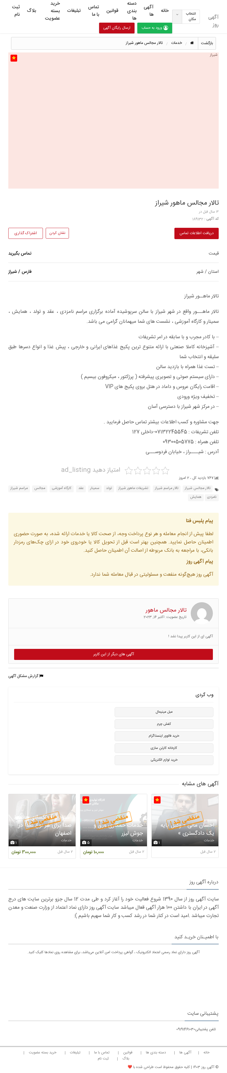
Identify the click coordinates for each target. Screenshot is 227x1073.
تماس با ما (93, 10)
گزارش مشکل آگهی (23, 676)
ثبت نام (16, 10)
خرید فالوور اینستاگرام (164, 736)
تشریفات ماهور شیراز (133, 488)
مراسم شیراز (19, 488)
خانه (165, 11)
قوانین (112, 11)
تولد (109, 488)
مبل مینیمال (164, 712)
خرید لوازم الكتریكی (164, 760)
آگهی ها (149, 10)
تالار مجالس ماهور (166, 610)
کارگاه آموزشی (61, 488)
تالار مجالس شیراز (197, 488)
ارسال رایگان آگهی (116, 28)
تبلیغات (74, 11)
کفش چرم (164, 724)
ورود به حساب (151, 28)
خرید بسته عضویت (52, 11)
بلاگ (31, 11)
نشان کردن (57, 233)
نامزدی (211, 497)
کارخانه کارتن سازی (164, 748)
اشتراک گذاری (25, 233)
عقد (81, 488)
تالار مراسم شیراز (166, 488)
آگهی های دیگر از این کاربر (113, 654)
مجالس (39, 488)
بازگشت (207, 43)
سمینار (94, 488)
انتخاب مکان (191, 16)
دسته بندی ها (131, 11)
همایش (196, 497)
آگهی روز (213, 21)
